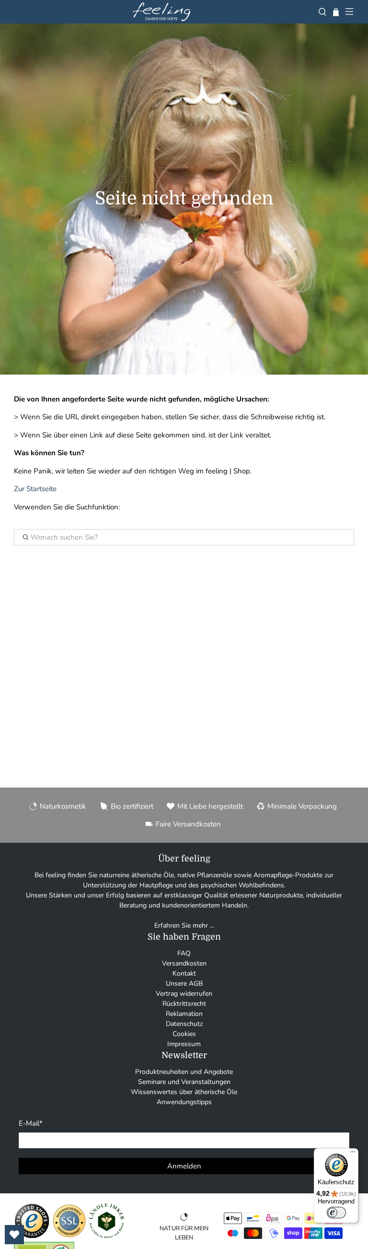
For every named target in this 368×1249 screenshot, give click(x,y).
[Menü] (352, 1154)
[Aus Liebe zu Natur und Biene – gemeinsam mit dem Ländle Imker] (107, 1237)
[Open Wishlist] (14, 1234)
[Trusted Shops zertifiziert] (32, 1237)
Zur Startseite (35, 489)
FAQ (184, 953)
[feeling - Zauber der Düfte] (161, 11)
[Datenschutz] (69, 1237)
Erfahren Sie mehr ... (184, 925)
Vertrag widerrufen (184, 993)
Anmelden (184, 1166)
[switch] (336, 1212)
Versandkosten (184, 963)
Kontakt (184, 973)
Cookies (184, 1033)
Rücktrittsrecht (184, 1003)
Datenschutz (184, 1023)
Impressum (184, 1044)
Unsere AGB (184, 983)
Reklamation (184, 1013)
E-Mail (31, 1123)
